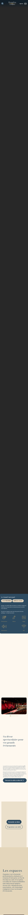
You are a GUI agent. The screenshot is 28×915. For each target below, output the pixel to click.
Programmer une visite (14, 827)
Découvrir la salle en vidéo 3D (13, 780)
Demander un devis (14, 822)
